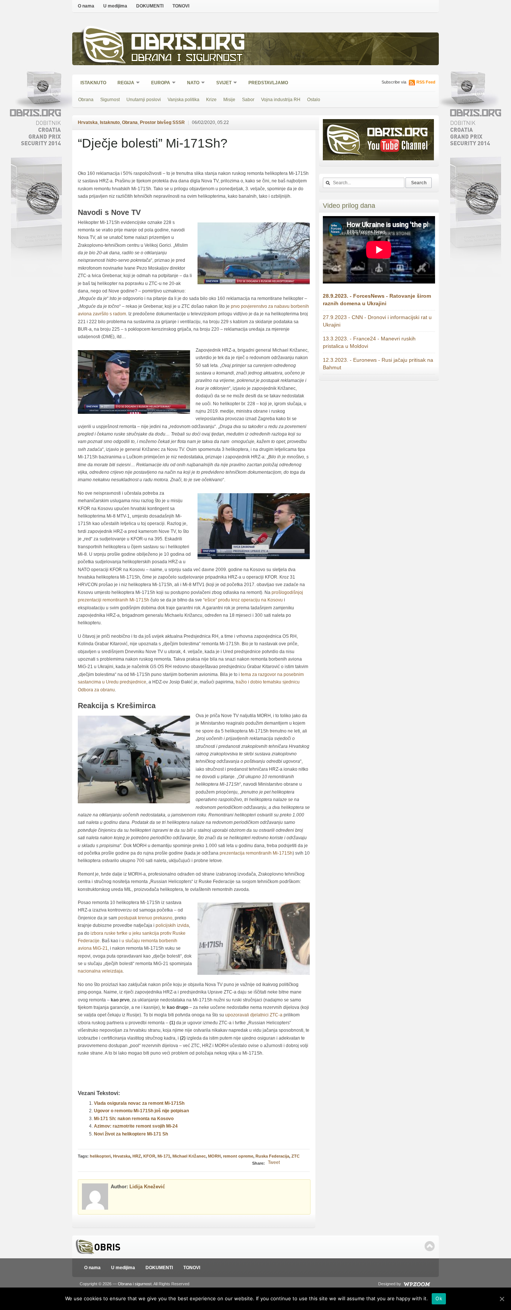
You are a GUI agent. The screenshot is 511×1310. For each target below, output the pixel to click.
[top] (430, 1246)
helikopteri (100, 1156)
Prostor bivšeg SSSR (162, 122)
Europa (158, 83)
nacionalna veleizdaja (100, 971)
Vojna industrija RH (280, 99)
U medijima (115, 6)
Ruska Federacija (272, 1156)
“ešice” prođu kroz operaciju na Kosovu (243, 600)
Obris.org (188, 44)
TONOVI (180, 6)
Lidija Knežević (147, 1186)
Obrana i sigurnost (186, 58)
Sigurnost (110, 99)
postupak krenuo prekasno (145, 918)
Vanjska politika (183, 99)
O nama (86, 6)
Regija (123, 83)
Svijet (221, 83)
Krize (211, 99)
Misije (229, 99)
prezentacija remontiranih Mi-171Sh (256, 853)
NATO (190, 83)
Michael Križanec (189, 1156)
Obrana (86, 99)
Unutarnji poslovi (143, 99)
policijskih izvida (172, 925)
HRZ (136, 1156)
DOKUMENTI (149, 6)
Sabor (248, 99)
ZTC (295, 1156)
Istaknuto (93, 82)
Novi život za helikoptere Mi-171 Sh (131, 1134)
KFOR (149, 1156)
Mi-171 (163, 1156)
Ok (438, 1298)
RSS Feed (425, 82)
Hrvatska (88, 122)
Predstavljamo (268, 82)
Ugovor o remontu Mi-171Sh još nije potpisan (141, 1110)
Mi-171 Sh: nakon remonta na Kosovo (134, 1118)
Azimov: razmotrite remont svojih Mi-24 (136, 1126)
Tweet (274, 1162)
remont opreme (238, 1156)
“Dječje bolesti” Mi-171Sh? (152, 143)
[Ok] (501, 1299)
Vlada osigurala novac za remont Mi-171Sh (139, 1103)
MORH (214, 1156)
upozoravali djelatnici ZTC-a (253, 1015)
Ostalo (313, 99)
